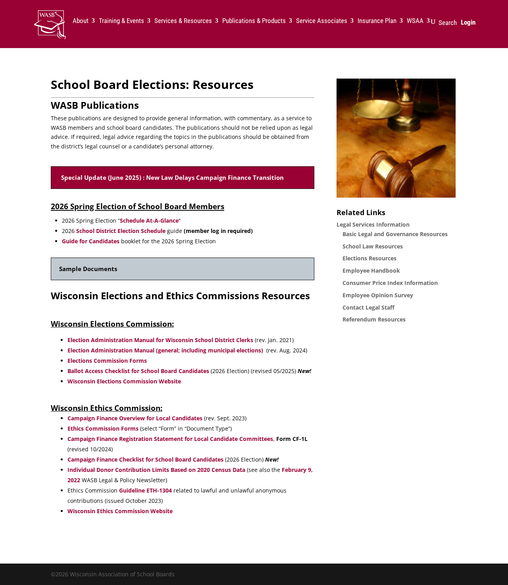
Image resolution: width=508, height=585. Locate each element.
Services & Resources (183, 21)
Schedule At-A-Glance (149, 220)
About (81, 21)
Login (468, 22)
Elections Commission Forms (107, 360)
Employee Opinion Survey (378, 295)
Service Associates (321, 21)
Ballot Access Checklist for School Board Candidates (138, 371)
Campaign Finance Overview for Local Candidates (135, 418)
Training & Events (121, 21)
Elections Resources (369, 258)
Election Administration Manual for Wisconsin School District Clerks (160, 340)
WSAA (415, 21)
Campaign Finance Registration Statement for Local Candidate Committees (170, 439)
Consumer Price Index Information (390, 283)
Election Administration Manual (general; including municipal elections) (165, 350)
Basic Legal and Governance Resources (395, 234)
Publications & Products (254, 21)
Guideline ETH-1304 (145, 490)
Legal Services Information (373, 224)
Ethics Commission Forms (103, 428)
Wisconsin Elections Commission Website (124, 381)
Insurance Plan (377, 21)
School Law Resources (373, 246)
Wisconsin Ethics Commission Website (120, 511)
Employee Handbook (371, 270)
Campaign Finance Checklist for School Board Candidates (145, 459)
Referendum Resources (374, 319)
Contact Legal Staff (368, 307)
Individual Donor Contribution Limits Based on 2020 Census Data (156, 469)
